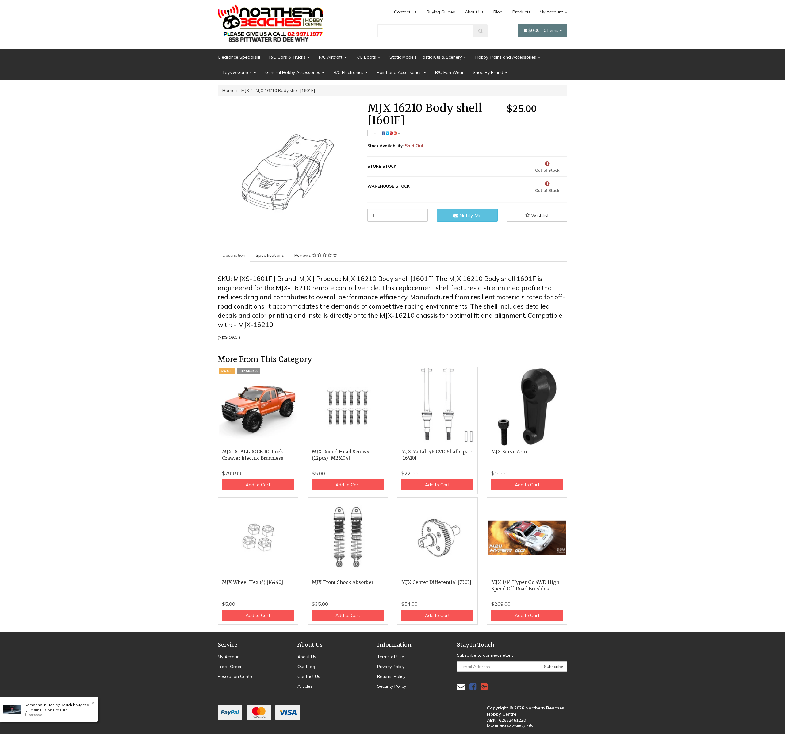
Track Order (230, 666)
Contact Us (405, 12)
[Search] (481, 30)
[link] (472, 687)
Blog (498, 12)
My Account (552, 12)
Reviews (303, 255)
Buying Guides (441, 12)
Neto (529, 725)
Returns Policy (391, 676)
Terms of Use (390, 656)
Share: (375, 133)
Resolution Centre (236, 676)
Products (521, 12)
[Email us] (461, 687)
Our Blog (306, 666)
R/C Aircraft (331, 57)
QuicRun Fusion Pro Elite (46, 710)
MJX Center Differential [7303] (436, 582)
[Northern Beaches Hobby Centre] (272, 21)
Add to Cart (258, 484)
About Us (474, 12)
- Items (544, 30)
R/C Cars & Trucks (288, 57)
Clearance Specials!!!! (239, 57)
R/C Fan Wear (449, 72)
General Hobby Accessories (293, 72)
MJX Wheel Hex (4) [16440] (252, 582)
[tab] (234, 255)
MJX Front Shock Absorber (342, 582)
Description (234, 255)
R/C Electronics (349, 72)
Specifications (270, 255)
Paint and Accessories (400, 72)
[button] (537, 215)
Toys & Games (237, 72)
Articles (304, 686)
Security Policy (391, 686)
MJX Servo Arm (509, 452)
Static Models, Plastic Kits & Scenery (426, 57)
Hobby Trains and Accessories (506, 57)
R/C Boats (366, 57)
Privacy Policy (390, 666)
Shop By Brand (488, 72)
